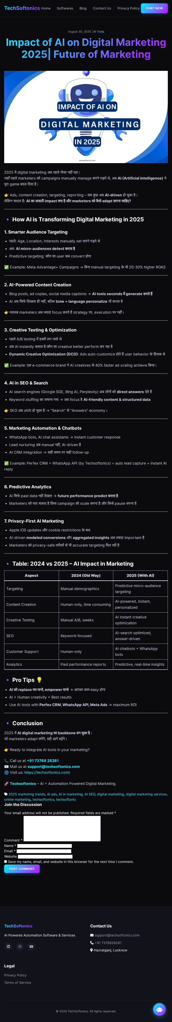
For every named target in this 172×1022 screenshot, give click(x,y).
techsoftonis (66, 799)
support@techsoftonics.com (117, 935)
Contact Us (102, 8)
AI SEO (90, 794)
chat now (154, 8)
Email (10, 851)
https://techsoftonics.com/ (47, 772)
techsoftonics (43, 799)
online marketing (17, 799)
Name (10, 846)
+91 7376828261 (108, 943)
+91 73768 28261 (43, 760)
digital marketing (110, 794)
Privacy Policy (128, 8)
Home (46, 8)
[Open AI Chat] (159, 1009)
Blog (83, 8)
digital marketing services (146, 794)
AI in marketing (71, 794)
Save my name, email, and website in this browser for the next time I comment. (71, 862)
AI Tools (98, 31)
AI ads (52, 794)
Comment (13, 840)
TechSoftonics (22, 8)
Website (10, 856)
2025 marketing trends (27, 794)
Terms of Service (17, 982)
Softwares (65, 8)
